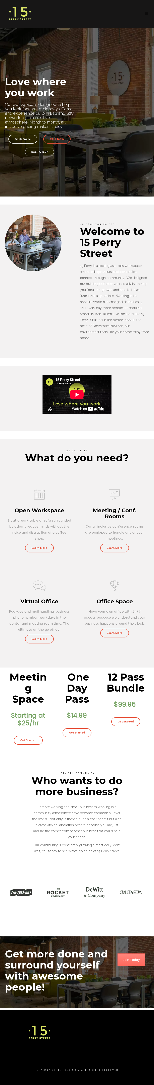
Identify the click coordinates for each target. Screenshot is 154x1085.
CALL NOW (57, 139)
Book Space (23, 139)
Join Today (131, 959)
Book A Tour (39, 151)
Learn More (39, 547)
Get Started (28, 740)
